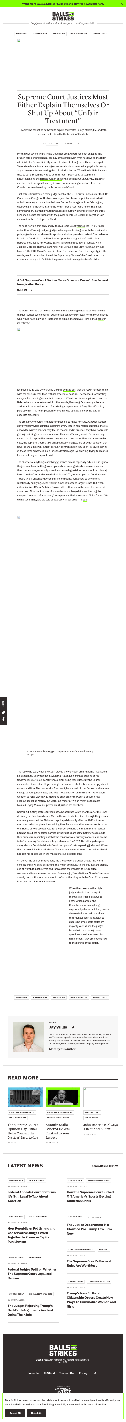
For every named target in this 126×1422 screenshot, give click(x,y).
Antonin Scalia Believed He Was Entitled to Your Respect (58, 1131)
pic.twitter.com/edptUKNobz (36, 960)
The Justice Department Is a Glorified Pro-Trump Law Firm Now (89, 1229)
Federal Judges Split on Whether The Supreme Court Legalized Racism (32, 1273)
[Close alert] (122, 3)
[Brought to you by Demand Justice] (63, 1389)
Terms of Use (66, 1373)
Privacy (83, 1373)
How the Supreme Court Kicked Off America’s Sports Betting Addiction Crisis (90, 1196)
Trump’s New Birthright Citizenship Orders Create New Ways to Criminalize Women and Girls (91, 1300)
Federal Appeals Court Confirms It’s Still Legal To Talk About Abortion (32, 1196)
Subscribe (33, 1373)
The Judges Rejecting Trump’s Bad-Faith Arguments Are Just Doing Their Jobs (30, 1310)
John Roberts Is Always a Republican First (100, 1126)
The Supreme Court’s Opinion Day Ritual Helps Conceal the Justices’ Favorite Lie (23, 1131)
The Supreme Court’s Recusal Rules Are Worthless (89, 1263)
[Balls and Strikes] (63, 16)
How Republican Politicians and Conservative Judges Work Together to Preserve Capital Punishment (31, 1235)
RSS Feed (49, 1373)
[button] (120, 13)
